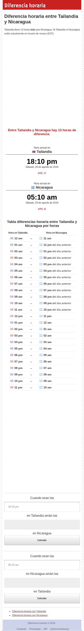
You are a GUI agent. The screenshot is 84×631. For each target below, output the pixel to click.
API (45, 629)
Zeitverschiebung (59, 629)
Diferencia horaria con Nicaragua (29, 615)
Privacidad (35, 629)
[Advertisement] (42, 80)
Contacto (21, 629)
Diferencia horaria (25, 5)
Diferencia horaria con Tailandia (29, 611)
